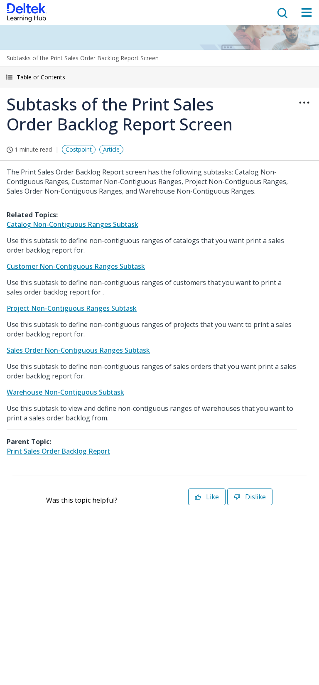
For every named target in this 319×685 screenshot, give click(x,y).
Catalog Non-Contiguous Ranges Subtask (72, 224)
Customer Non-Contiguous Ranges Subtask (76, 266)
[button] (159, 77)
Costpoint (79, 149)
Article (111, 149)
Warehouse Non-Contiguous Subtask (65, 392)
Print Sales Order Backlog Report (58, 451)
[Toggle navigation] (306, 12)
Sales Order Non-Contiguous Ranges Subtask (78, 350)
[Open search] (281, 12)
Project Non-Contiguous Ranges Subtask (72, 308)
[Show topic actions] (304, 102)
